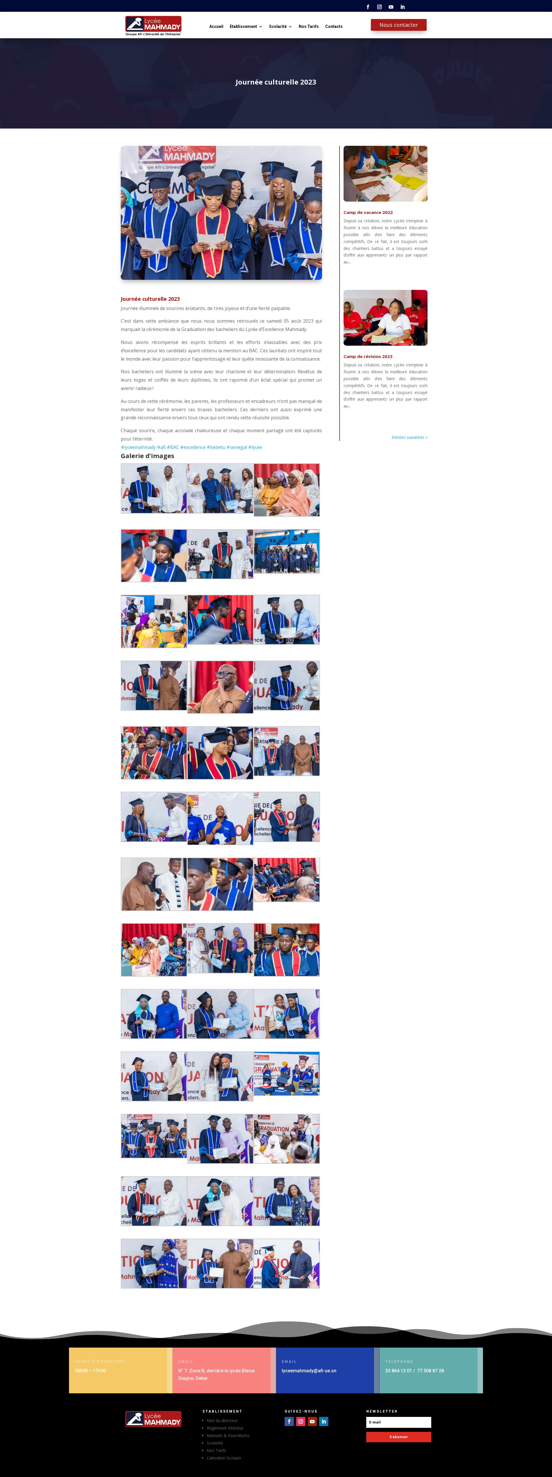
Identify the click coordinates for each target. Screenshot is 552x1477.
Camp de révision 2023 (368, 356)
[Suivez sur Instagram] (379, 7)
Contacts (334, 26)
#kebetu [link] (216, 447)
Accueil (216, 26)
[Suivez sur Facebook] (368, 7)
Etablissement (243, 26)
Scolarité (278, 26)
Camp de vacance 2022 (368, 212)
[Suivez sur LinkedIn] (402, 7)
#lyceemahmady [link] (138, 447)
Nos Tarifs (309, 26)
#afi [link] (161, 447)
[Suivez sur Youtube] (391, 7)
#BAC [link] (173, 447)
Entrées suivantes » (410, 437)
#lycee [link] (255, 447)
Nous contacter (398, 24)
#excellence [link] (193, 447)
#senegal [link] (237, 447)
